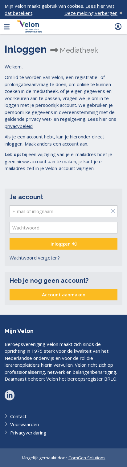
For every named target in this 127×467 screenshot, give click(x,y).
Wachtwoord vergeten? (35, 258)
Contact (18, 416)
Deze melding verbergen (90, 13)
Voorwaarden (24, 424)
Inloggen (61, 244)
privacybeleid (19, 126)
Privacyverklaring (28, 433)
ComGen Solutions (86, 457)
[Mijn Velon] (29, 26)
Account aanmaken (63, 294)
